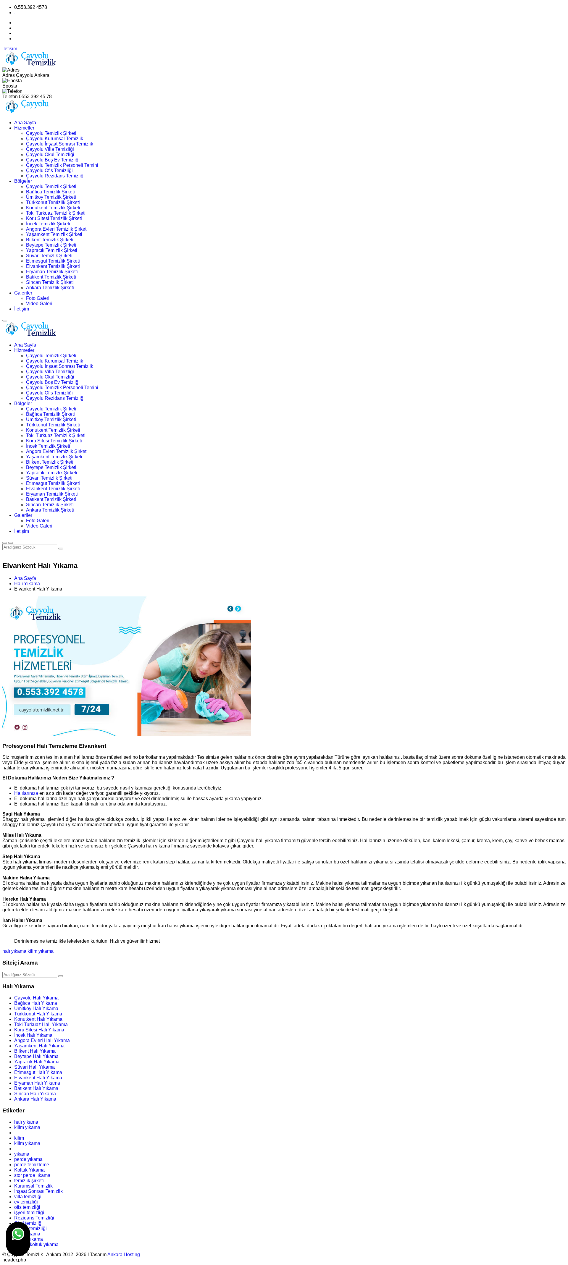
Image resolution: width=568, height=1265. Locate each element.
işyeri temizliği (29, 1212)
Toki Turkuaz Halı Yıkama (41, 1024)
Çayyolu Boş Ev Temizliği (53, 159)
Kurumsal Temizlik (33, 1185)
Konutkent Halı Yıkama (38, 1019)
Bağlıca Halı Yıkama (35, 1003)
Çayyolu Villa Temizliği (50, 149)
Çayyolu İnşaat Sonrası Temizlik (59, 143)
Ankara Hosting (123, 1254)
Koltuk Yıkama (29, 1169)
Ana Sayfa (25, 122)
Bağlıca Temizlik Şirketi (50, 191)
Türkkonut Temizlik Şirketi (53, 202)
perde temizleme (31, 1164)
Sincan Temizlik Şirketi (50, 282)
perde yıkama (28, 1159)
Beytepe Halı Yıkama (36, 1056)
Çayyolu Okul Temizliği (50, 154)
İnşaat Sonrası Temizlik (38, 1191)
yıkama (21, 1153)
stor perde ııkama (32, 1175)
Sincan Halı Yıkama (35, 1093)
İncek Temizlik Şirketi (48, 223)
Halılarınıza (26, 793)
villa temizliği (27, 1196)
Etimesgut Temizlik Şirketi (53, 260)
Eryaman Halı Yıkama (37, 1083)
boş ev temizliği (30, 1228)
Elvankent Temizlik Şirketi (53, 266)
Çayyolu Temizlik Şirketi (51, 133)
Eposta (9, 85)
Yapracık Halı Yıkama (36, 1061)
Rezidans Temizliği (34, 1217)
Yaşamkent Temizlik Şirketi (54, 234)
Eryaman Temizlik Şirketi (52, 271)
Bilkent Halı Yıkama (35, 1051)
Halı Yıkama (27, 583)
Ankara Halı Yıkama (35, 1098)
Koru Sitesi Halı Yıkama (39, 1029)
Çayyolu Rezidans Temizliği (55, 175)
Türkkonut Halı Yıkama (38, 1013)
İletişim (9, 48)
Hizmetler (24, 127)
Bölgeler (23, 181)
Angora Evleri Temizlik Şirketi (57, 229)
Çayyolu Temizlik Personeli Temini (62, 165)
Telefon (10, 96)
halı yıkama (14, 951)
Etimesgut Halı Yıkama (38, 1072)
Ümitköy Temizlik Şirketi (51, 197)
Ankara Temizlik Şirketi (50, 287)
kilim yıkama (41, 951)
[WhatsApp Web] (18, 1239)
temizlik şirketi (29, 1180)
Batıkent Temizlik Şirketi (51, 276)
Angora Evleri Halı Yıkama (42, 1040)
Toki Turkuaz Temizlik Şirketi (55, 213)
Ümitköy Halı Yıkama (36, 1008)
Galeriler (23, 292)
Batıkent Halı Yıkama (36, 1088)
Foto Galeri (37, 298)
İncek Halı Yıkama (33, 1035)
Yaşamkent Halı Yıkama (39, 1045)
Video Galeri (39, 303)
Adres (8, 75)
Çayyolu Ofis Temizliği (49, 170)
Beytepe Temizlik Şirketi (51, 245)
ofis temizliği (27, 1207)
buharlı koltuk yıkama (36, 1244)
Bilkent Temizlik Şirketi (49, 239)
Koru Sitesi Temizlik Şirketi (54, 218)
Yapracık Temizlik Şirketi (51, 250)
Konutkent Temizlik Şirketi (53, 207)
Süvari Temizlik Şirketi (49, 255)
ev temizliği (26, 1201)
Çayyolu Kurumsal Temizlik (54, 138)
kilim (19, 1138)
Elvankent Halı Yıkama (38, 1077)
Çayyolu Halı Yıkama (36, 997)
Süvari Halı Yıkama (34, 1067)
